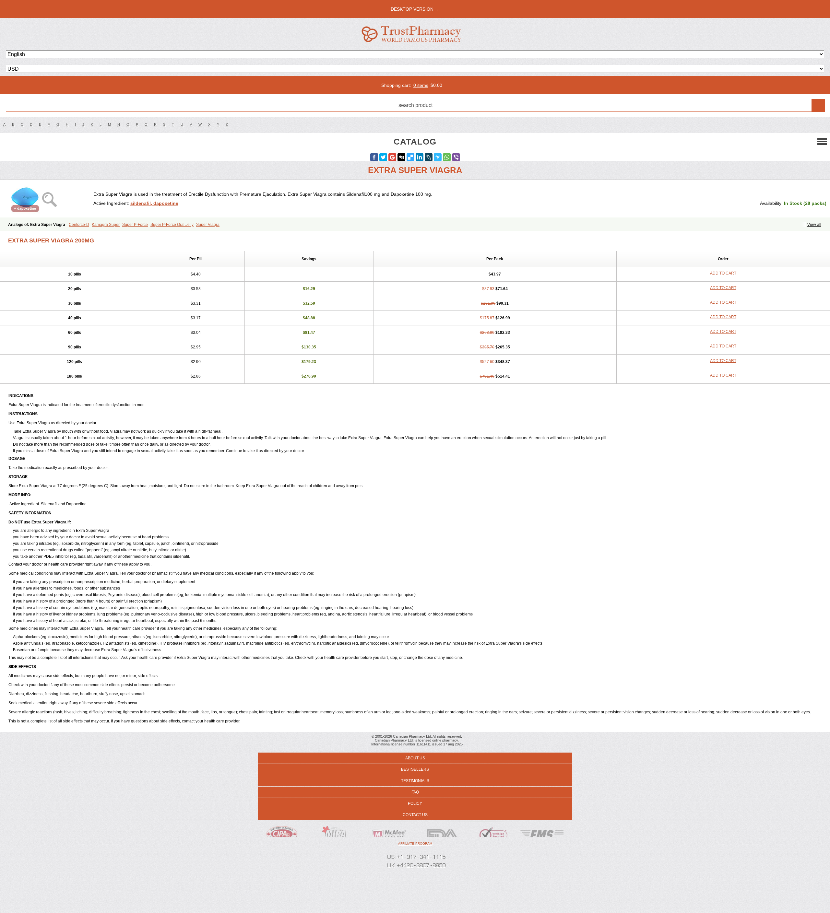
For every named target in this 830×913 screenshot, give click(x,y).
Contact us (415, 815)
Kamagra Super (106, 224)
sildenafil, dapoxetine (154, 203)
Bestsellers (415, 769)
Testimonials (415, 780)
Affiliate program (415, 843)
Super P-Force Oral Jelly (172, 224)
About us (415, 758)
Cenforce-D (79, 224)
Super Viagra (207, 224)
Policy (415, 803)
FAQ (415, 792)
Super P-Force (135, 224)
